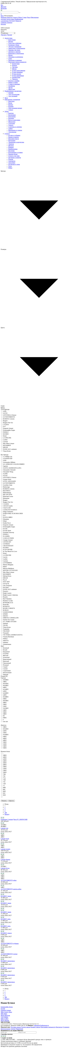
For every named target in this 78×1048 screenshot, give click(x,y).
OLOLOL (6, 583)
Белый (5, 650)
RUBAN (6, 610)
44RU (5, 695)
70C (4, 776)
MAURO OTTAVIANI (10, 570)
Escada (5, 528)
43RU (5, 732)
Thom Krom (7, 451)
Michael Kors (7, 576)
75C (4, 782)
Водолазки (11, 140)
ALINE (5, 473)
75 (4, 785)
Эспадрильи (12, 132)
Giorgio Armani (8, 540)
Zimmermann (7, 644)
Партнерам (19, 1029)
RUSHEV (4, 896)
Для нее (9, 35)
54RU (5, 710)
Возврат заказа (35, 1027)
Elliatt (5, 521)
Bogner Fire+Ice (8, 422)
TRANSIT (6, 631)
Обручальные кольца (15, 108)
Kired (4, 436)
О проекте (66, 1027)
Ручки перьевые (17, 72)
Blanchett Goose (8, 496)
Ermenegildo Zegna (9, 430)
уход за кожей (12, 96)
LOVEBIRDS (7, 563)
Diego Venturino (8, 511)
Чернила (15, 79)
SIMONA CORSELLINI (10, 618)
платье (15, 954)
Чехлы (10, 87)
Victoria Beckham (8, 637)
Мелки (14, 69)
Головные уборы (13, 45)
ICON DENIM (7, 549)
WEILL (5, 638)
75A (4, 778)
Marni (5, 566)
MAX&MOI (7, 445)
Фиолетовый (7, 672)
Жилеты (11, 145)
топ (7, 828)
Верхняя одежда (13, 139)
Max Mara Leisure (8, 443)
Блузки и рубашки (14, 135)
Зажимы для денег (14, 50)
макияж (10, 92)
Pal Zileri (6, 587)
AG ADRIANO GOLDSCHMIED (13, 464)
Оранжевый (7, 663)
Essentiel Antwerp (8, 532)
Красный (6, 661)
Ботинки (11, 118)
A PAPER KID (7, 458)
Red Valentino (7, 599)
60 (4, 716)
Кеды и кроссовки (14, 120)
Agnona (5, 466)
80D (4, 791)
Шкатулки (11, 89)
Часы (28, 17)
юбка (14, 880)
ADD (4, 411)
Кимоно (11, 147)
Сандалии (11, 123)
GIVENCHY (7, 542)
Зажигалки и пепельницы (16, 48)
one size (5, 721)
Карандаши (16, 63)
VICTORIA (4, 1017)
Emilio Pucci (7, 523)
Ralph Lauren (7, 593)
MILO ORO (4, 1019)
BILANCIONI (7, 494)
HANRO (6, 434)
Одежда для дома (14, 156)
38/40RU (6, 680)
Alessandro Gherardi (9, 470)
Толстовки (11, 162)
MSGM (5, 447)
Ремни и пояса (13, 82)
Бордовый (6, 652)
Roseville (6, 604)
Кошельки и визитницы (16, 53)
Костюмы (11, 151)
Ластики (15, 67)
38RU (5, 681)
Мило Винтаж (5, 1015)
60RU (5, 718)
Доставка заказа (15, 1027)
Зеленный (6, 657)
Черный (5, 674)
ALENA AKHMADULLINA (12, 468)
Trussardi (6, 633)
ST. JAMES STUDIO (9, 621)
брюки (8, 859)
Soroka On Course (8, 619)
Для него (4, 35)
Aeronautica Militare (9, 462)
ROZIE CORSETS (9, 608)
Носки (10, 55)
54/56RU (6, 708)
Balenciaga (6, 487)
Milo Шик (4, 1014)
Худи (10, 166)
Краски (14, 65)
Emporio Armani (8, 428)
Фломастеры (16, 77)
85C (4, 793)
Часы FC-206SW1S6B (20, 819)
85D (4, 795)
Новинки (4, 17)
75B (4, 780)
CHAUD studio (8, 506)
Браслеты (11, 101)
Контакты (59, 1027)
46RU (5, 699)
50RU (5, 704)
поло (7, 838)
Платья (10, 159)
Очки (10, 58)
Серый (5, 667)
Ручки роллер (16, 74)
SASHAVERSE (8, 612)
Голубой (5, 653)
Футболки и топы (14, 164)
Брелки (10, 41)
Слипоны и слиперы (15, 127)
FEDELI (5, 432)
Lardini (5, 440)
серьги (9, 933)
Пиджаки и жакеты (14, 157)
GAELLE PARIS (8, 538)
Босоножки (12, 115)
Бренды (9, 17)
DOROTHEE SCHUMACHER (13, 513)
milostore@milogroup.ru (41, 1025)
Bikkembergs (7, 492)
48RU (5, 702)
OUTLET (12, 21)
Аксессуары (10, 19)
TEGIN (5, 625)
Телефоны (11, 86)
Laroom (5, 441)
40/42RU (6, 683)
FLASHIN (6, 536)
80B (4, 787)
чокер (9, 896)
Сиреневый (7, 670)
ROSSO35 (6, 606)
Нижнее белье (13, 154)
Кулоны (10, 106)
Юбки (10, 168)
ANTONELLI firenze (9, 415)
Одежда (15, 17)
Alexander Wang (8, 472)
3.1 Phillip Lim (7, 456)
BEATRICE (6, 491)
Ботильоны (12, 116)
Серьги (10, 110)
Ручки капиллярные (18, 70)
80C (4, 789)
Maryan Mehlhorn (8, 568)
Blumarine (6, 498)
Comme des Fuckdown (10, 509)
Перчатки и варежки (15, 60)
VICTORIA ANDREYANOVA (13, 635)
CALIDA (6, 424)
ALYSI (5, 413)
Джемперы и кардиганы (16, 142)
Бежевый (6, 648)
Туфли (10, 128)
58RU (5, 714)
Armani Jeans (7, 479)
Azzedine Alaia (7, 485)
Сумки (24, 17)
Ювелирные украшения (12, 99)
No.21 (5, 580)
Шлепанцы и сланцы (15, 130)
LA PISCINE (7, 438)
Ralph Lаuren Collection (10, 595)
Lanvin (5, 557)
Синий (5, 669)
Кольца (10, 104)
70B (4, 774)
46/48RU (6, 697)
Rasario (5, 597)
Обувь (20, 17)
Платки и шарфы (13, 81)
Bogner (5, 421)
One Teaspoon (7, 585)
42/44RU (6, 689)
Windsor (5, 642)
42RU (5, 691)
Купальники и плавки (15, 152)
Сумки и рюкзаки (14, 84)
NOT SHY (6, 582)
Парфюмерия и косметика (13, 91)
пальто (8, 849)
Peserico (5, 591)
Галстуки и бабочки (14, 43)
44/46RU (6, 693)
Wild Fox (6, 640)
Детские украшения (14, 46)
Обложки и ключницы (15, 57)
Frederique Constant (7, 819)
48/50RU (6, 700)
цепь (8, 919)
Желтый (5, 655)
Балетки (11, 113)
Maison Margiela (8, 564)
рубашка (16, 943)
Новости (18, 21)
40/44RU (6, 685)
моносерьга (11, 961)
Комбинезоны (12, 149)
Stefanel (5, 623)
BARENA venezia (8, 419)
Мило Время (5, 1020)
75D (4, 784)
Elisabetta (6, 519)
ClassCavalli (7, 508)
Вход (2, 15)
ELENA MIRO (7, 517)
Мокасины (11, 122)
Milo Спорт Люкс (6, 1012)
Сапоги (10, 125)
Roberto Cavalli (8, 601)
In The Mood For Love (10, 551)
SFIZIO (5, 614)
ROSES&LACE (8, 602)
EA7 (4, 426)
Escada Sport (7, 530)
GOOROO (6, 544)
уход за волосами (14, 94)
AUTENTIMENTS (9, 417)
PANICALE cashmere (10, 449)
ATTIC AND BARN (9, 481)
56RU (5, 712)
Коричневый (7, 659)
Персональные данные (8, 1029)
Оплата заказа (25, 1027)
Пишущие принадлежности (17, 62)
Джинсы (11, 144)
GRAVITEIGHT (8, 546)
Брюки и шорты (13, 137)
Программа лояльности (48, 1027)
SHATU (5, 616)
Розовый (6, 665)
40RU (5, 687)
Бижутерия (12, 40)
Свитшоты (11, 161)
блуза (7, 868)
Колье (10, 103)
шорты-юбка (17, 889)
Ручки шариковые (18, 75)
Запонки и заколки (14, 52)
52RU (5, 706)
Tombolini (6, 629)
